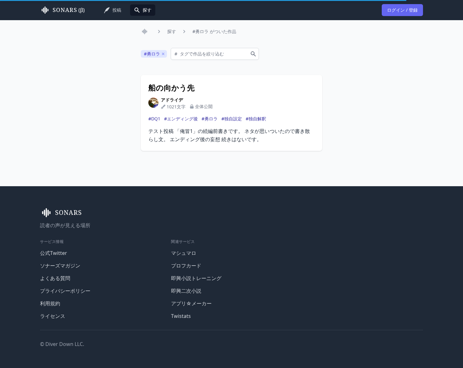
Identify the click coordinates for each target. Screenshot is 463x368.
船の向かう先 (171, 88)
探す (171, 31)
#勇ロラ (210, 119)
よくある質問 (55, 278)
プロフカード (186, 265)
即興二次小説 (186, 290)
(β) (69, 10)
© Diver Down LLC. (62, 344)
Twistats (181, 316)
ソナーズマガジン (60, 265)
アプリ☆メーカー (191, 303)
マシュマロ (183, 253)
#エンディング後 (181, 119)
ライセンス (52, 316)
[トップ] (146, 31)
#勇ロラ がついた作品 (214, 31)
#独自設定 (231, 119)
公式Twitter (53, 253)
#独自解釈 (256, 119)
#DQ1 (154, 119)
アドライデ (172, 100)
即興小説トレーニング (196, 278)
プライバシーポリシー (65, 290)
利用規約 (50, 303)
